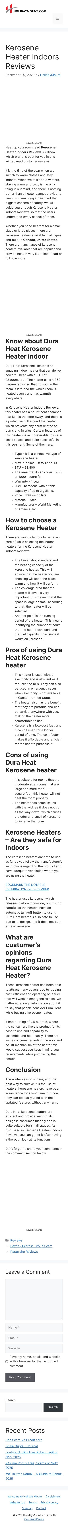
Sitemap (27, 1508)
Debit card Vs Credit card (23, 1440)
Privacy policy (49, 1502)
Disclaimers (53, 1496)
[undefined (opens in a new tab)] (26, 889)
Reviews (16, 1240)
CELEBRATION (15, 889)
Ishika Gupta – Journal (21, 1446)
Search (10, 1400)
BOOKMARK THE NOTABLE (25, 885)
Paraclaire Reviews (24, 1251)
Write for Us (17, 1502)
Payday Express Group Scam (31, 1246)
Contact (41, 1508)
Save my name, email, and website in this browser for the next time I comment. (35, 1361)
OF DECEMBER (38, 889)
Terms (33, 1502)
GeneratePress (34, 1519)
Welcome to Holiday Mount (25, 1496)
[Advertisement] (34, 112)
